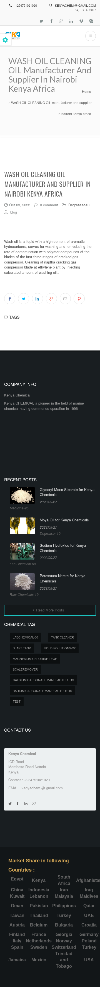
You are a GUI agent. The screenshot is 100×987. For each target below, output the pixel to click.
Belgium (39, 925)
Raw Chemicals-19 (24, 594)
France (38, 934)
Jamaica (17, 959)
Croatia (89, 925)
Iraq (89, 889)
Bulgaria (64, 925)
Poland (89, 940)
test (17, 701)
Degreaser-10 (78, 204)
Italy (17, 940)
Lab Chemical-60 (23, 563)
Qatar (89, 905)
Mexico (38, 959)
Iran (64, 889)
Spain (17, 947)
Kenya (39, 880)
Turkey (64, 915)
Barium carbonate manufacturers (42, 690)
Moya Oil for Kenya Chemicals (64, 519)
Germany (89, 934)
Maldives (89, 896)
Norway (64, 940)
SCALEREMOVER (25, 669)
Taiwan (17, 915)
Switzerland (64, 947)
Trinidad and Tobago (63, 960)
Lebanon (38, 896)
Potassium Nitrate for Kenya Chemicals (62, 578)
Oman (17, 905)
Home (86, 91)
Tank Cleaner (62, 637)
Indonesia (38, 889)
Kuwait (17, 896)
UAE (89, 915)
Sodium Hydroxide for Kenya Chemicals (63, 548)
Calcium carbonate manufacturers (43, 680)
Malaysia (64, 896)
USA (89, 959)
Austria (17, 925)
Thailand (39, 915)
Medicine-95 (19, 507)
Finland (17, 934)
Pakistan (39, 905)
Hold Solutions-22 (60, 648)
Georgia (64, 934)
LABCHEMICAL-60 (25, 637)
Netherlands (39, 940)
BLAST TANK (22, 648)
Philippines (64, 905)
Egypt (17, 879)
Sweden (38, 947)
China (17, 889)
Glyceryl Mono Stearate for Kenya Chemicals (67, 492)
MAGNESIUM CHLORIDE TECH (35, 658)
